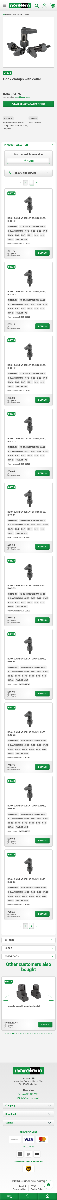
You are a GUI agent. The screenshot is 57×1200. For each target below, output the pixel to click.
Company (10, 1105)
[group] (28, 1004)
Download (10, 1114)
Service (9, 1122)
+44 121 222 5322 (30, 1094)
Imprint (22, 1186)
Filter (30, 161)
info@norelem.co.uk (30, 1098)
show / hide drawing (25, 173)
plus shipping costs (22, 97)
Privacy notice (19, 1189)
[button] (5, 1033)
